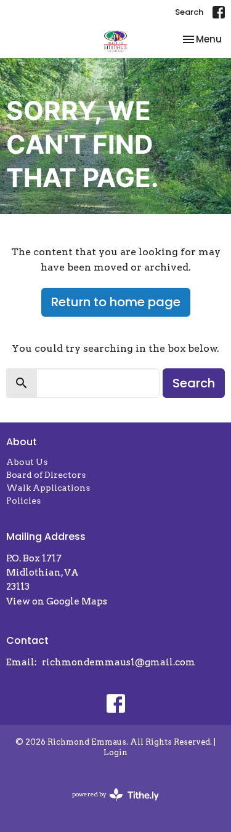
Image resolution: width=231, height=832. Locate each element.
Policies (23, 500)
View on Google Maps (56, 601)
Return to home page (115, 302)
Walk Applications (48, 488)
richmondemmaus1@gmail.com (118, 662)
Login (115, 752)
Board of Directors (46, 475)
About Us (26, 462)
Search (189, 12)
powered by (109, 804)
